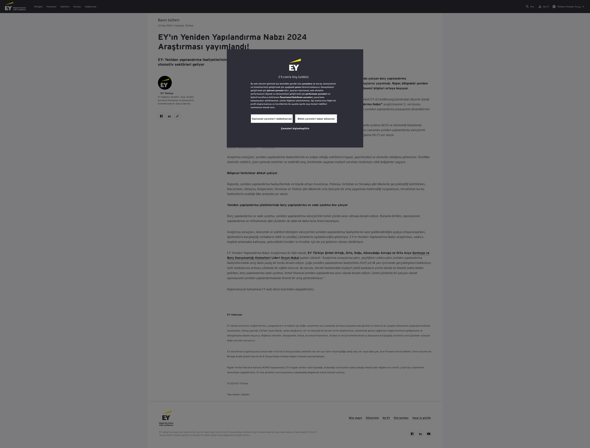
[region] (295, 98)
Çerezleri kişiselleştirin (295, 128)
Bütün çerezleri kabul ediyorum (316, 118)
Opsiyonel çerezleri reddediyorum (272, 118)
